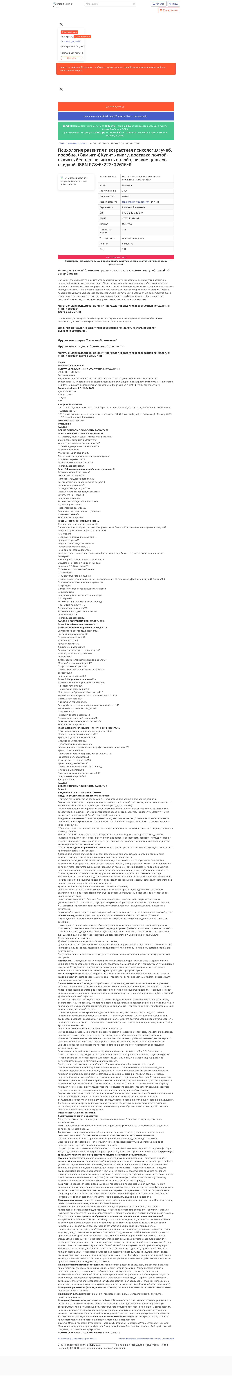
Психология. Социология (135, 201)
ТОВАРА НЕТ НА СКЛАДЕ (116, 257)
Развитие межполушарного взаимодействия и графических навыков (145, 1339)
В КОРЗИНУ (71, 58)
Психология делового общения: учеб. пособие (77, 1339)
